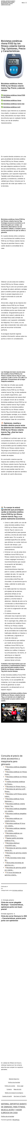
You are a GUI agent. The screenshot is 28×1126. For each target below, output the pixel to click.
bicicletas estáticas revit (11, 107)
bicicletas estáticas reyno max (13, 104)
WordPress (16, 1120)
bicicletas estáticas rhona (12, 100)
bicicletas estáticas (17, 890)
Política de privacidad (7, 1116)
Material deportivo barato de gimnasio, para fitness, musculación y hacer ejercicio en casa (8, 2)
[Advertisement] (14, 23)
